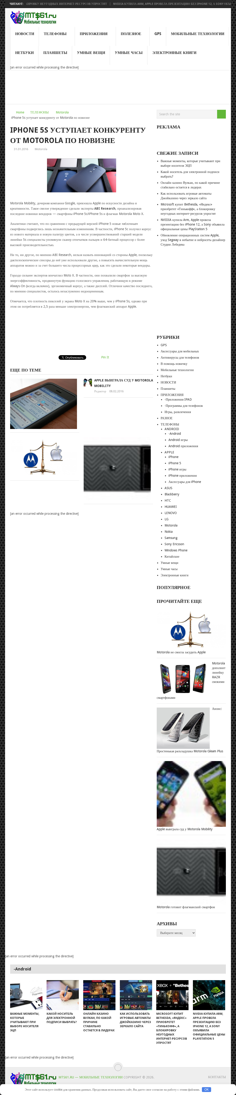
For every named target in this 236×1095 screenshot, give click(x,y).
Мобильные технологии (197, 34)
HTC (168, 500)
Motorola (62, 112)
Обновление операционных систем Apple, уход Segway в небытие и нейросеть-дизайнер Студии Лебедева (193, 239)
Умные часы (129, 53)
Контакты (217, 1077)
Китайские (172, 556)
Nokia (169, 531)
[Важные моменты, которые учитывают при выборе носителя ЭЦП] (26, 995)
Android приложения (183, 446)
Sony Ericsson (174, 544)
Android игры (178, 440)
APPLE (169, 452)
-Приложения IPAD (178, 399)
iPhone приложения (182, 475)
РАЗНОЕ (167, 418)
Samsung (171, 538)
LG (166, 519)
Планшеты (55, 53)
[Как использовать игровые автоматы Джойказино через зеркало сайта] (136, 995)
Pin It (105, 357)
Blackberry (172, 494)
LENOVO (171, 513)
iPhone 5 (174, 463)
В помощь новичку (174, 364)
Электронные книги (174, 53)
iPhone (173, 457)
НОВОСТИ (24, 34)
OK (206, 1089)
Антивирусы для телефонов (180, 357)
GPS (157, 34)
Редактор (100, 391)
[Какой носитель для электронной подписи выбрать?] (63, 995)
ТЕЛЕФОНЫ (55, 34)
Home (20, 112)
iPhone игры (177, 469)
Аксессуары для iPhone (184, 482)
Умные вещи (91, 53)
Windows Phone (176, 550)
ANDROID (172, 429)
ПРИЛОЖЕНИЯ (94, 34)
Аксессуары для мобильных (180, 351)
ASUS (168, 488)
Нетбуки (24, 53)
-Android (174, 433)
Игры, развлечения (178, 412)
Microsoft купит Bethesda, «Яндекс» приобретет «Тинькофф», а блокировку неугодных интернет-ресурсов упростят (188, 208)
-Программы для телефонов (184, 406)
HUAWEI (171, 507)
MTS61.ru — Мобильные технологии (91, 1077)
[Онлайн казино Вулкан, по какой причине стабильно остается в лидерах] (99, 995)
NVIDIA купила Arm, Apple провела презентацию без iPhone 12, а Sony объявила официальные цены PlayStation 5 (192, 224)
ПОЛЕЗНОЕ (131, 34)
